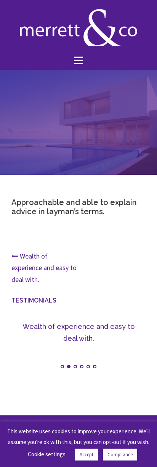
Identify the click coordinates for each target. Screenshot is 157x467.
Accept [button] (86, 454)
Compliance (120, 454)
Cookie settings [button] (47, 454)
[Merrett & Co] (78, 25)
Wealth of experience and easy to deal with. (44, 268)
